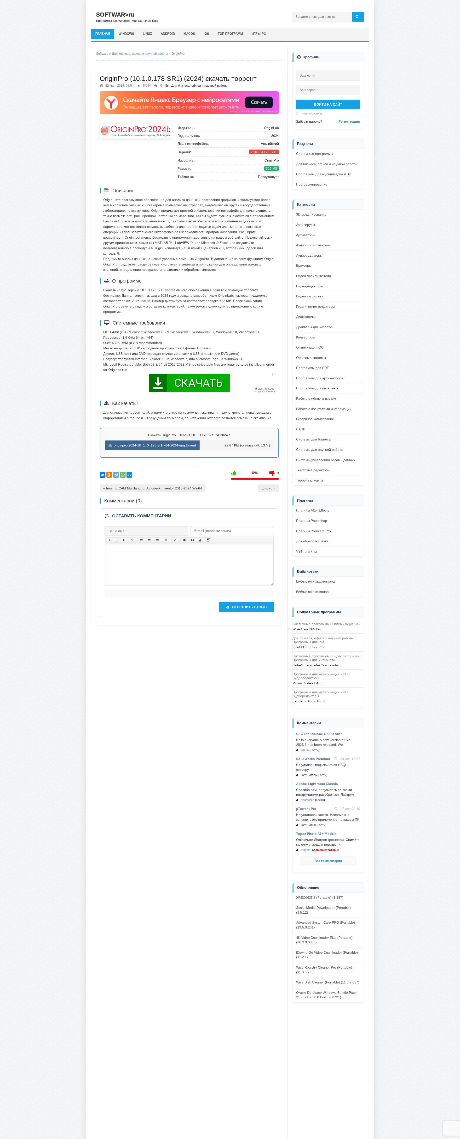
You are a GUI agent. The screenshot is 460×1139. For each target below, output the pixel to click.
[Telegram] (116, 475)
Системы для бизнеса (313, 439)
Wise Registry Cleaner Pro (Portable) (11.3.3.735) (324, 969)
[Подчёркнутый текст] (124, 540)
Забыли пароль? (309, 121)
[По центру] (149, 540)
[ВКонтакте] (102, 475)
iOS (206, 34)
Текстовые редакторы (313, 470)
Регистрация (349, 121)
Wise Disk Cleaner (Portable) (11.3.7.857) (327, 982)
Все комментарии (328, 861)
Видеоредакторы (309, 286)
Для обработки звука (312, 541)
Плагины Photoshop (311, 521)
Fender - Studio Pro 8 (309, 701)
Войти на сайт (328, 104)
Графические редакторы (315, 306)
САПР (300, 429)
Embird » (268, 488)
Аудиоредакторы (309, 255)
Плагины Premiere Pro (313, 531)
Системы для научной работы (319, 450)
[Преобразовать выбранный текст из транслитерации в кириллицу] (200, 540)
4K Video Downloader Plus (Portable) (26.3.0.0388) (324, 940)
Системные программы (314, 154)
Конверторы (305, 337)
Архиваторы (305, 235)
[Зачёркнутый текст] (132, 540)
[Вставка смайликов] (166, 540)
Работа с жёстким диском (316, 398)
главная (102, 34)
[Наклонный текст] (117, 540)
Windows (126, 34)
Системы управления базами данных (325, 460)
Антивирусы (305, 225)
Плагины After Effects (312, 510)
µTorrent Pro (306, 809)
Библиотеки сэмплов (312, 592)
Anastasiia (307, 800)
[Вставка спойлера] (208, 540)
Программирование (311, 184)
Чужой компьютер (311, 113)
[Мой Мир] (129, 475)
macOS (189, 34)
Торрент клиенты (309, 480)
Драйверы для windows (314, 327)
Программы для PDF (312, 368)
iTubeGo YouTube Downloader (316, 665)
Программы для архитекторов (319, 378)
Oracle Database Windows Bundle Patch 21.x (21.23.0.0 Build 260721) (326, 995)
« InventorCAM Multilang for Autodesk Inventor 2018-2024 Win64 (152, 488)
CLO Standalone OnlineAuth (319, 734)
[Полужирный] (110, 540)
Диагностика (306, 317)
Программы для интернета (317, 388)
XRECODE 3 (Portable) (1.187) (319, 897)
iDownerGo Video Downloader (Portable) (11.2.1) (327, 955)
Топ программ (230, 34)
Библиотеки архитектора (315, 581)
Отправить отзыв (249, 607)
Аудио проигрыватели (313, 245)
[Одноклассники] (109, 475)
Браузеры (303, 265)
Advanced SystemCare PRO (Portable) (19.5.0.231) (325, 925)
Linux (147, 34)
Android (168, 34)
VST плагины (306, 551)
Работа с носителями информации (323, 409)
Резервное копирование (315, 419)
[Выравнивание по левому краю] (141, 540)
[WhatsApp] (123, 475)
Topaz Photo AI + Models (316, 834)
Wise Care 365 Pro (307, 629)
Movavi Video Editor (308, 683)
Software (102, 53)
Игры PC (259, 34)
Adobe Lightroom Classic (317, 784)
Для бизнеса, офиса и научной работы (140, 53)
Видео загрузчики (309, 296)
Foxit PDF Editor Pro (308, 647)
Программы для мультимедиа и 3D (323, 174)
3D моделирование (311, 214)
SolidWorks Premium (313, 759)
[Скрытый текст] (184, 540)
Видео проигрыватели (313, 276)
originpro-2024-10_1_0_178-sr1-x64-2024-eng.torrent (154, 445)
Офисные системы (311, 358)
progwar (306, 850)
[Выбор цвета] (175, 540)
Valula (305, 750)
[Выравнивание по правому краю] (157, 540)
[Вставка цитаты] (192, 540)
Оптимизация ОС (309, 347)
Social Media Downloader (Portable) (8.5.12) (323, 910)
